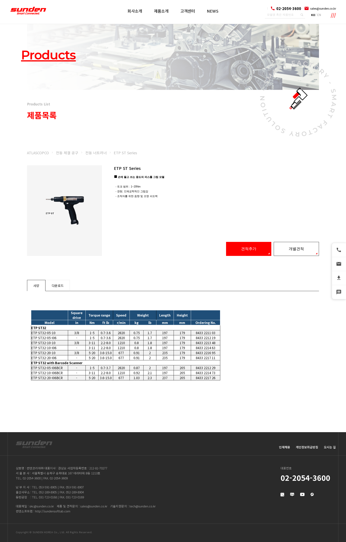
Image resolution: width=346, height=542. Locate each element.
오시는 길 (330, 447)
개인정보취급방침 (307, 447)
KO (313, 15)
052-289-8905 (48, 492)
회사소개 (135, 11)
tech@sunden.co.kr (142, 506)
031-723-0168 (48, 497)
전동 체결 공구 (67, 152)
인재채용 (284, 447)
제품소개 (161, 11)
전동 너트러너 (96, 152)
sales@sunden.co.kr (323, 8)
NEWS (212, 11)
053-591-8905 (48, 487)
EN (319, 15)
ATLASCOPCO (38, 152)
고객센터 (187, 11)
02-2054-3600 (32, 478)
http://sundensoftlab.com (52, 511)
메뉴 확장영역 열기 (333, 15)
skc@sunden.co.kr (41, 506)
